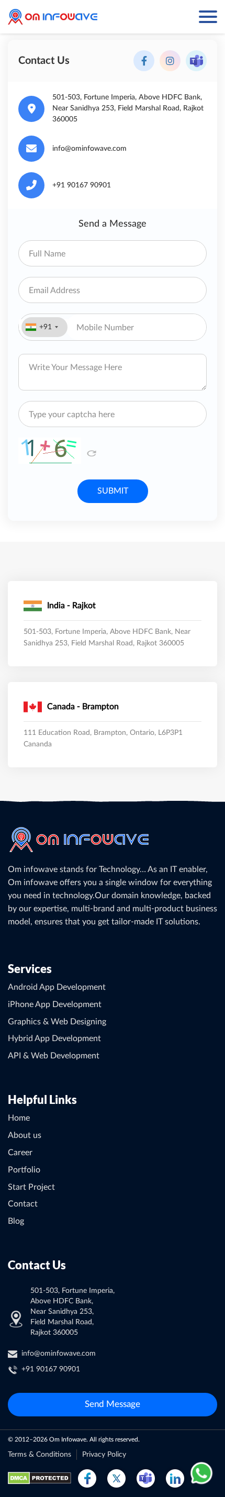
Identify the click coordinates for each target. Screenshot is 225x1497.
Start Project (31, 1187)
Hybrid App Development (54, 1038)
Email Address (54, 290)
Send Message (112, 1404)
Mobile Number (105, 327)
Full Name (47, 254)
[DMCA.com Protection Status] (39, 1478)
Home (19, 1118)
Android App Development (57, 987)
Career (20, 1152)
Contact (23, 1204)
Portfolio (24, 1170)
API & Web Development (53, 1056)
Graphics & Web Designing (57, 1022)
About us (24, 1135)
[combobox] (44, 327)
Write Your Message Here (75, 367)
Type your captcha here (72, 414)
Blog (16, 1221)
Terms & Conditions (39, 1454)
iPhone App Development (55, 1004)
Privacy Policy (104, 1454)
